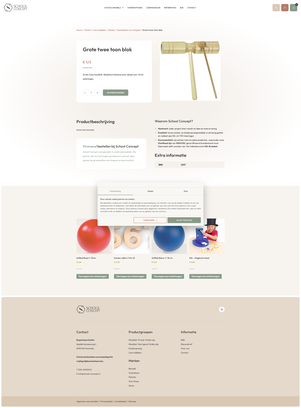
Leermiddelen (153, 8)
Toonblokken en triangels (128, 30)
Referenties (170, 8)
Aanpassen (148, 220)
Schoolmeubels (112, 8)
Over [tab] (186, 191)
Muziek (111, 30)
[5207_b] (190, 70)
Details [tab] (150, 191)
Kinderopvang (135, 8)
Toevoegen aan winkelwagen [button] (93, 276)
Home (79, 30)
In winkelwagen (115, 92)
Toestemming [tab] (115, 191)
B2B (181, 8)
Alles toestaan (184, 220)
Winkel (87, 30)
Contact (191, 8)
